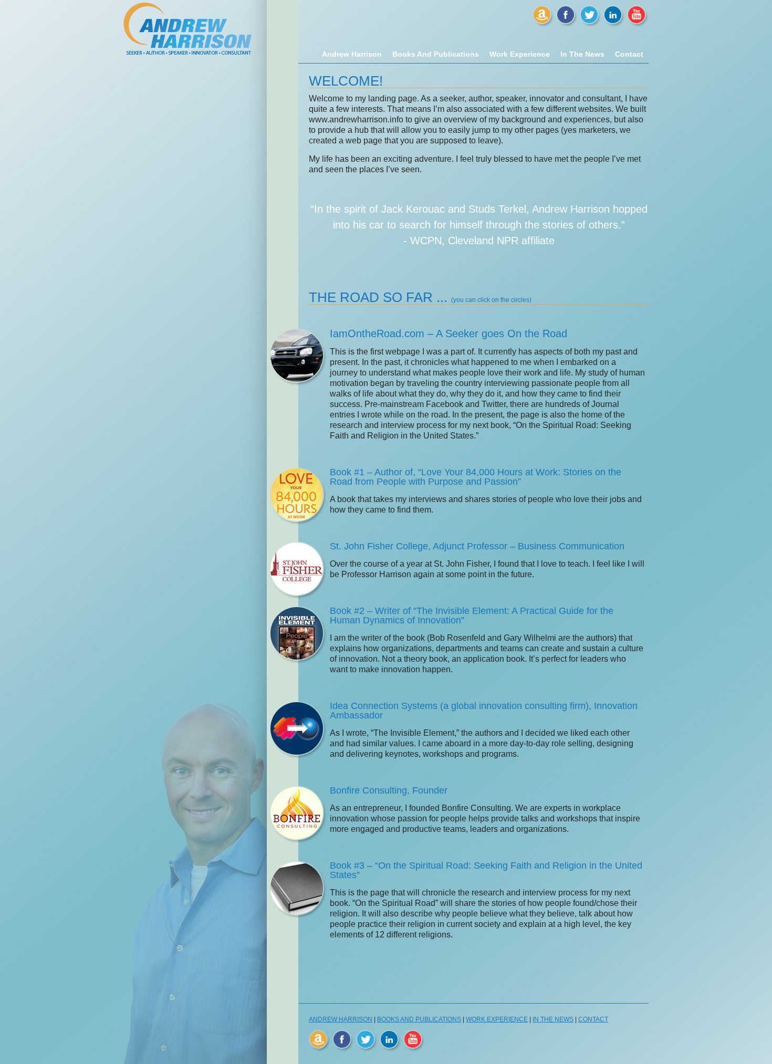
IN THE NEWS (553, 1019)
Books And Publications (435, 54)
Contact (629, 54)
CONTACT (593, 1019)
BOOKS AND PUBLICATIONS (419, 1019)
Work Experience (519, 54)
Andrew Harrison (352, 54)
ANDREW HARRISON (340, 1019)
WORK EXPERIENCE (497, 1019)
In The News (582, 54)
